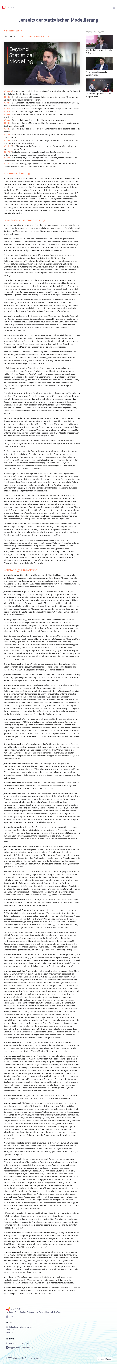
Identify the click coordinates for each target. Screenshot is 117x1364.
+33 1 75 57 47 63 (25, 1343)
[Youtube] (11, 1316)
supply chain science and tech (35, 36)
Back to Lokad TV (14, 30)
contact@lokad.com (24, 1347)
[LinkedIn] (7, 1316)
